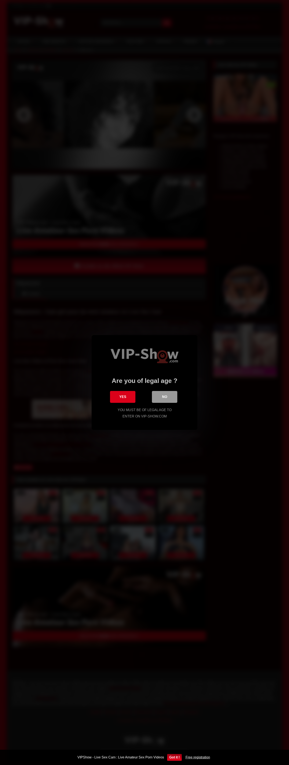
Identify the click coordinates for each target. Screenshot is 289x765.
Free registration (198, 757)
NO (164, 397)
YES (122, 397)
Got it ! (174, 757)
